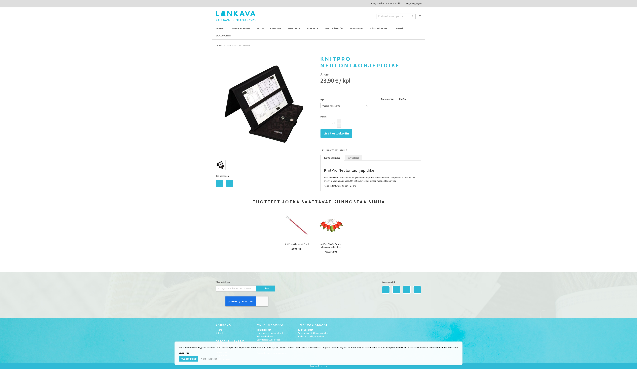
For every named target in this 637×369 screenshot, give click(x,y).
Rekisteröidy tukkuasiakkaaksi (313, 333)
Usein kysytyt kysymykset (270, 333)
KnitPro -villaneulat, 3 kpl (297, 244)
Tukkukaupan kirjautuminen (311, 336)
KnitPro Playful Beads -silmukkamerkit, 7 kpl (331, 246)
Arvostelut (353, 157)
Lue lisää (213, 358)
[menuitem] (221, 28)
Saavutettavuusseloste (268, 339)
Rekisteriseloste (265, 336)
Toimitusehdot (264, 329)
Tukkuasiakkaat (305, 329)
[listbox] (266, 165)
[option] (221, 165)
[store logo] (235, 16)
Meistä (219, 329)
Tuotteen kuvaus (332, 157)
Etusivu (219, 45)
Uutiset (219, 333)
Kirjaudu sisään (393, 3)
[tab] (332, 157)
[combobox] (396, 16)
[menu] (318, 32)
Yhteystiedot (377, 3)
